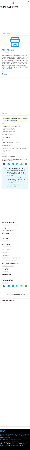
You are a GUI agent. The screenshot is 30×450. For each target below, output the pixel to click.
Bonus (15, 260)
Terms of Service (15, 445)
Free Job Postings (7, 435)
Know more (9, 68)
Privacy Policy (4, 445)
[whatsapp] (21, 164)
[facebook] (4, 164)
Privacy (2, 434)
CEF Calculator (4, 439)
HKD (3, 277)
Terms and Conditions (11, 434)
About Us (20, 434)
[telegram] (17, 164)
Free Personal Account (20, 435)
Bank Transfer (5, 282)
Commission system (16, 258)
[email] (26, 164)
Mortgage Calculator (15, 439)
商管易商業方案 (8, 50)
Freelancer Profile (5, 437)
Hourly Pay (5, 271)
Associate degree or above (8, 265)
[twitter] (13, 164)
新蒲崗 (6, 74)
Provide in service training (8, 260)
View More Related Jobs (15, 294)
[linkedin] (8, 164)
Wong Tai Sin (5, 252)
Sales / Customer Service (7, 246)
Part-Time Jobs (6, 241)
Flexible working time (7, 258)
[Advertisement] (15, 19)
